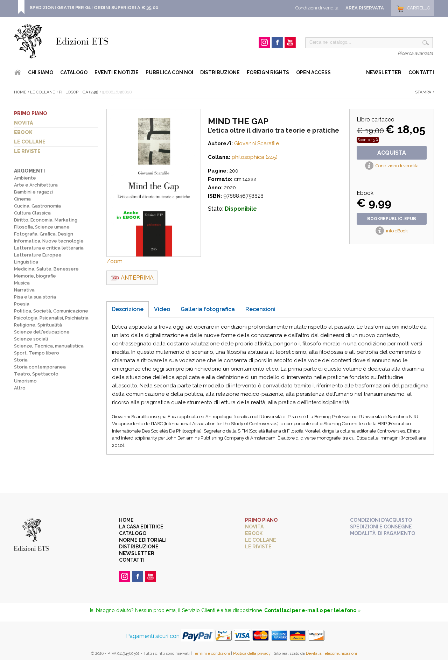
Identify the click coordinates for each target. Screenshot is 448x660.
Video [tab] (162, 309)
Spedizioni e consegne (381, 526)
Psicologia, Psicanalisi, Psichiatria (51, 318)
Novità (23, 123)
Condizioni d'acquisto (381, 520)
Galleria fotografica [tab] (208, 309)
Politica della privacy (252, 653)
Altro (20, 388)
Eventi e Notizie (116, 72)
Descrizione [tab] (128, 309)
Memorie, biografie (35, 276)
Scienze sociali (31, 339)
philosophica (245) (78, 92)
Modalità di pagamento (382, 533)
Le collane (30, 142)
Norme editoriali (143, 540)
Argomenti (29, 171)
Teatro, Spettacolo (36, 374)
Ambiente (25, 178)
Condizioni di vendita (316, 7)
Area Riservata (364, 7)
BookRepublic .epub (391, 218)
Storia (21, 360)
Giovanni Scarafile (256, 143)
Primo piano (30, 113)
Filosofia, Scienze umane (42, 227)
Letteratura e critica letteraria (49, 248)
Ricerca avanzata (415, 53)
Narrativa (24, 290)
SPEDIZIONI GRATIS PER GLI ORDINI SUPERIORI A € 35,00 (94, 7)
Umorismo (25, 381)
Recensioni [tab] (260, 309)
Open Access (313, 72)
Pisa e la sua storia (35, 297)
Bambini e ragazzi (33, 192)
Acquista (391, 152)
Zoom (114, 261)
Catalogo (74, 72)
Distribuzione (220, 72)
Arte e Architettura (36, 185)
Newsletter (383, 72)
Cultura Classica (32, 213)
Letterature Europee (38, 255)
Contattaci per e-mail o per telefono (310, 610)
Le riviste (27, 151)
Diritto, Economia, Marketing (45, 220)
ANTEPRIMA (137, 277)
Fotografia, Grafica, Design (43, 234)
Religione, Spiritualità (38, 325)
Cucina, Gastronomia (37, 206)
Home (20, 92)
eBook (23, 132)
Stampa (423, 92)
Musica (22, 283)
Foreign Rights (268, 72)
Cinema (22, 199)
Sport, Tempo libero (36, 353)
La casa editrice (141, 526)
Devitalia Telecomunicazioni (331, 653)
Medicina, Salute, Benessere (46, 269)
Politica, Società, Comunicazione (51, 311)
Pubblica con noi (169, 72)
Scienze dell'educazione (42, 332)
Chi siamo (40, 72)
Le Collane (42, 92)
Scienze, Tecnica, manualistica (49, 346)
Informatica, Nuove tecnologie (49, 241)
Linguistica (26, 262)
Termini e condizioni (211, 653)
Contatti (421, 72)
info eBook (397, 230)
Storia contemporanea (40, 367)
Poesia (21, 304)
